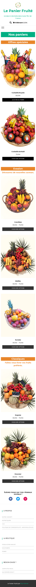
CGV (3, 524)
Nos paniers (6, 548)
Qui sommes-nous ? (8, 572)
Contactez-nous (7, 568)
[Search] (11, 22)
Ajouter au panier (18, 100)
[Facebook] (10, 499)
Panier (4, 551)
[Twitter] (18, 499)
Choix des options (18, 159)
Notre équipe (6, 520)
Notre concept (7, 517)
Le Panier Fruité (18, 11)
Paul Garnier (24, 583)
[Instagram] (25, 499)
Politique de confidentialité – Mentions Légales (17, 527)
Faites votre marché (9, 544)
